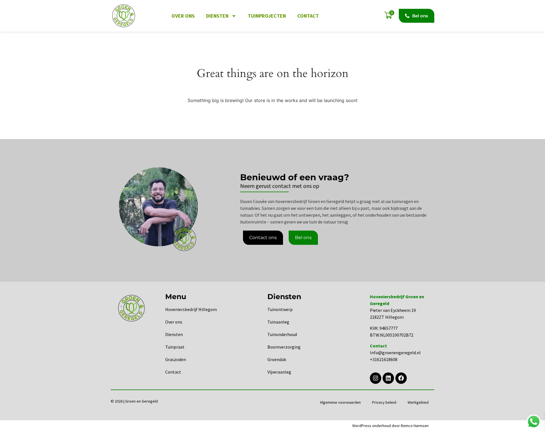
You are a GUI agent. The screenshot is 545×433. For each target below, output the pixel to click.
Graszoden (175, 359)
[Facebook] (401, 378)
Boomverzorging (284, 347)
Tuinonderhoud (282, 334)
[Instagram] (375, 378)
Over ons (183, 16)
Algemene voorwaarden (340, 402)
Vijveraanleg (279, 372)
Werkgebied (418, 402)
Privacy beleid (384, 402)
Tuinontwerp (280, 309)
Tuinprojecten (267, 16)
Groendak (276, 359)
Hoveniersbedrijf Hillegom (191, 309)
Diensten (217, 16)
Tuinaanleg (278, 322)
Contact (308, 16)
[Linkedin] (388, 378)
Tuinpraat (175, 347)
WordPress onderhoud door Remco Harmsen (390, 425)
